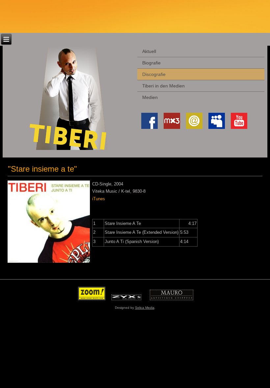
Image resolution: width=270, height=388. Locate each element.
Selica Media (144, 307)
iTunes (98, 198)
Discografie (154, 74)
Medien (150, 97)
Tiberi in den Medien (163, 85)
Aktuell (149, 51)
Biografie (151, 62)
